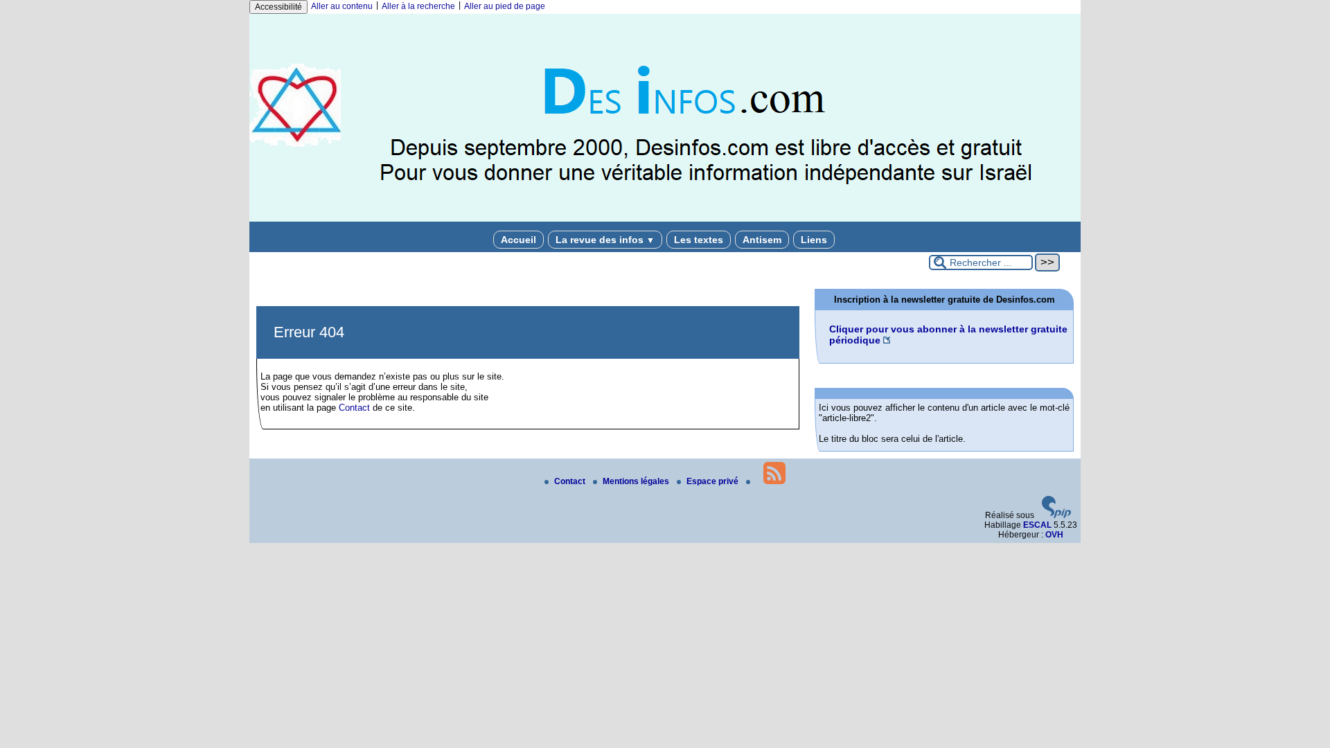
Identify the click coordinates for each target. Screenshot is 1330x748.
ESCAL (1037, 525)
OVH (1054, 535)
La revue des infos (605, 239)
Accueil (518, 239)
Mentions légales (637, 481)
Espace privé (713, 481)
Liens (814, 239)
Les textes (698, 239)
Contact (354, 407)
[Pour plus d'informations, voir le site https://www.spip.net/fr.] (1056, 515)
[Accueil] (665, 219)
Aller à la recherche (418, 6)
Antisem (762, 239)
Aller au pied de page (504, 6)
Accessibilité (278, 7)
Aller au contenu (342, 6)
